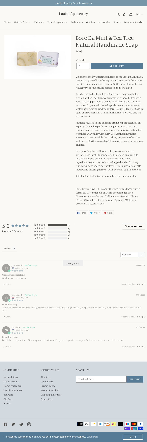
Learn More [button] (92, 437)
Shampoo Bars (11, 381)
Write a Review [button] (135, 226)
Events (7, 403)
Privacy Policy (48, 385)
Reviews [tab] (7, 248)
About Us (45, 377)
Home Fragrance (12, 385)
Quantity (81, 60)
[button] (138, 284)
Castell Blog (47, 381)
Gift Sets (8, 399)
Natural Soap (11, 377)
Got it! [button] (133, 437)
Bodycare (8, 394)
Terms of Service (49, 390)
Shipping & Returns (51, 394)
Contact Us (46, 399)
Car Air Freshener (13, 390)
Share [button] (8, 284)
